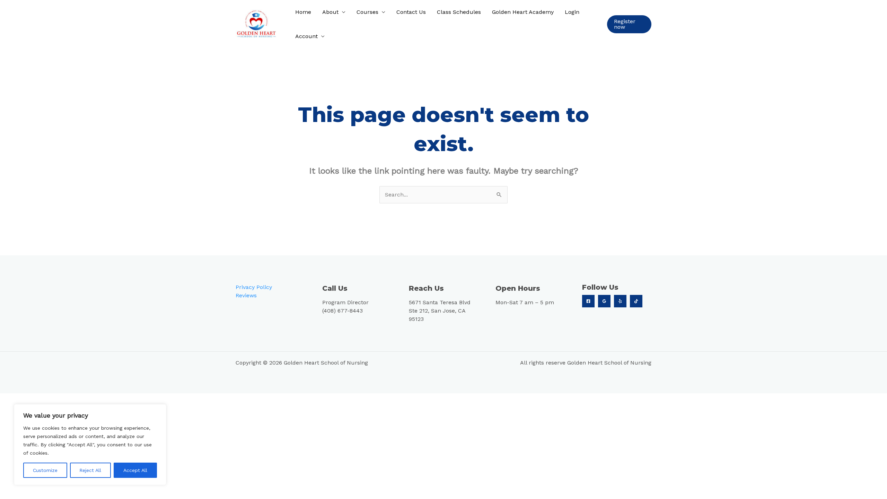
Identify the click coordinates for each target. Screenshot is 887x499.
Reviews (246, 295)
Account (306, 36)
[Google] (604, 301)
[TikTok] (636, 301)
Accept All (135, 470)
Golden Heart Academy (523, 12)
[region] (90, 444)
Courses (367, 12)
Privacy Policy (254, 287)
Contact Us (411, 12)
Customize (45, 470)
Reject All (90, 470)
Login (572, 12)
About (330, 12)
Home (303, 12)
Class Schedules (459, 12)
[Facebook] (588, 301)
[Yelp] (620, 301)
